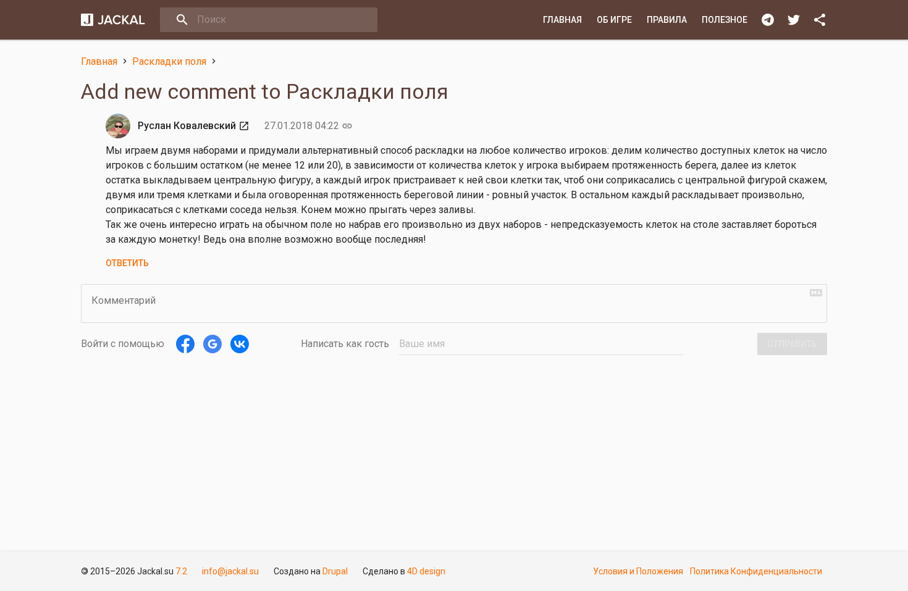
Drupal (335, 571)
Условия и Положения (638, 571)
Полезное (724, 20)
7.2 (181, 571)
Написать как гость (345, 344)
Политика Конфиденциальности (756, 571)
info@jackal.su (230, 571)
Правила (667, 20)
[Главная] (113, 20)
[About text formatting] (816, 292)
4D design (426, 571)
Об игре (614, 20)
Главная (562, 20)
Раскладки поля (169, 61)
